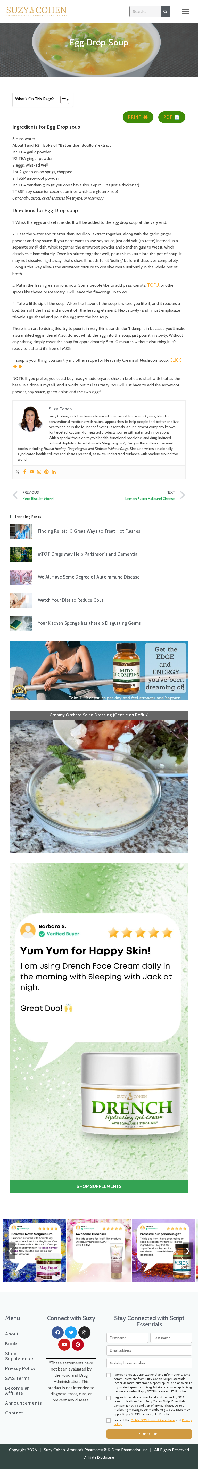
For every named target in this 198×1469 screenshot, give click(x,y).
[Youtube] (32, 472)
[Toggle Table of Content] (62, 99)
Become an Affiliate (17, 1390)
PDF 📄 (171, 117)
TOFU (153, 285)
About (12, 1334)
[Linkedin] (53, 472)
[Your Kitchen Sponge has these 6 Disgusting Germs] (21, 623)
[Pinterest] (46, 472)
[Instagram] (39, 472)
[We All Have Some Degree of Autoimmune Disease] (21, 577)
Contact (14, 1413)
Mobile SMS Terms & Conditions (153, 1420)
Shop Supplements (20, 1356)
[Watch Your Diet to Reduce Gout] (21, 600)
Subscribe (149, 1434)
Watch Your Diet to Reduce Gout (71, 600)
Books (12, 1344)
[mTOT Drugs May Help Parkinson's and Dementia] (21, 554)
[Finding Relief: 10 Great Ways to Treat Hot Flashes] (21, 531)
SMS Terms (17, 1378)
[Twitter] (17, 472)
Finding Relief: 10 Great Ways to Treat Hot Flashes (89, 531)
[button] (186, 12)
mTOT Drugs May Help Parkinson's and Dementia (88, 554)
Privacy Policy (20, 1368)
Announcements (20, 1403)
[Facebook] (24, 472)
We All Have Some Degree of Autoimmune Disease (89, 577)
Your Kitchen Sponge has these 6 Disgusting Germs (89, 623)
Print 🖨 (138, 117)
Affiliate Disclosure (99, 1457)
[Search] (165, 11)
